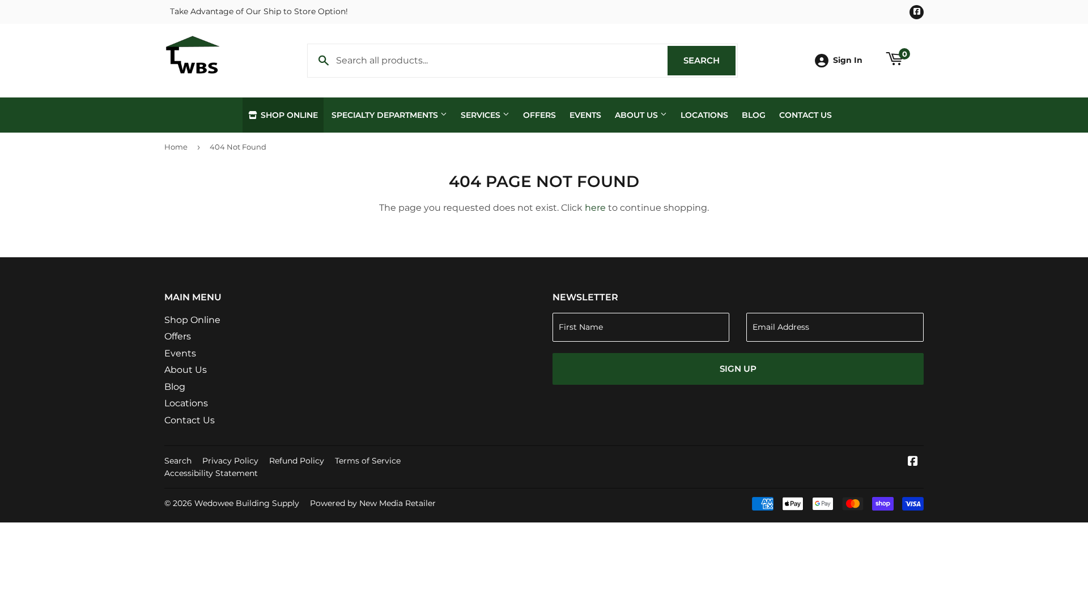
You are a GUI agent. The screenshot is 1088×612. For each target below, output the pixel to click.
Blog (754, 115)
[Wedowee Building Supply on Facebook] (913, 462)
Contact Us (805, 115)
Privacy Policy (230, 460)
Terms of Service (368, 460)
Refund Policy (296, 460)
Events (585, 115)
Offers (539, 115)
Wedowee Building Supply (246, 503)
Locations (704, 115)
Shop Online (288, 115)
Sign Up (738, 368)
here (595, 207)
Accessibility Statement (211, 473)
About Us (637, 115)
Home (176, 146)
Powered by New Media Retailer (373, 503)
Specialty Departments (386, 115)
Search (709, 60)
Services (482, 115)
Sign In (847, 60)
